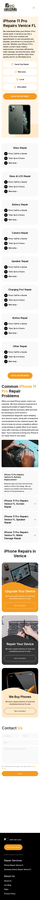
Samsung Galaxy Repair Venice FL (17, 869)
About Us (7, 881)
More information (20, 605)
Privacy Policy (9, 894)
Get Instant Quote (13, 847)
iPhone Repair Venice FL (14, 865)
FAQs (6, 889)
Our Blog (7, 885)
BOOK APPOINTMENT (20, 96)
